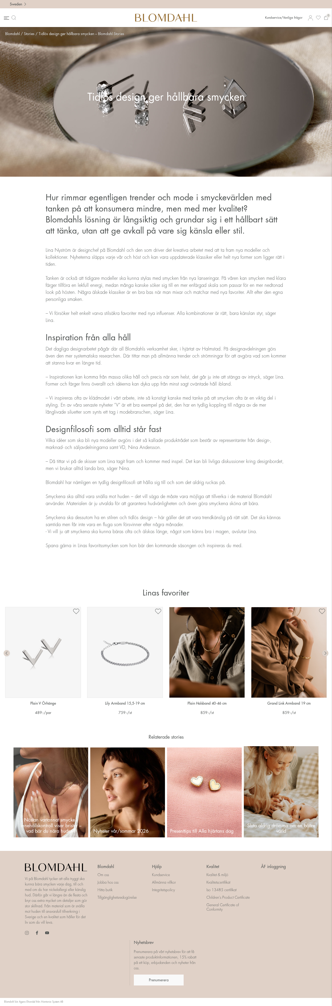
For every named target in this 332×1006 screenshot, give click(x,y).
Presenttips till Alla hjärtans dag (201, 831)
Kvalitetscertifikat (218, 882)
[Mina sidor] (310, 17)
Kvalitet (212, 867)
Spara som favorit (76, 611)
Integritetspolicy (163, 890)
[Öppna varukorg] (326, 17)
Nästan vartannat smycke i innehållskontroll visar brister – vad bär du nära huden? (50, 825)
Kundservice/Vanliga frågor (283, 17)
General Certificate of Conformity (222, 907)
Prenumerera (159, 980)
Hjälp (157, 867)
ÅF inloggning (273, 867)
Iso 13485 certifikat (221, 890)
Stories (29, 34)
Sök (15, 18)
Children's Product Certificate (228, 897)
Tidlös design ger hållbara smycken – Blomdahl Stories (81, 34)
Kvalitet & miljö (217, 875)
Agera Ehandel (27, 1002)
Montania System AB (52, 1002)
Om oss (103, 875)
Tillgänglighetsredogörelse (117, 897)
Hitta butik (105, 890)
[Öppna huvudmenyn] (6, 17)
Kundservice (161, 875)
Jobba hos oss (108, 882)
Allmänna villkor (164, 882)
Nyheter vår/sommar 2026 (121, 831)
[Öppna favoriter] (318, 17)
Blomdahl (12, 34)
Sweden (16, 4)
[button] (325, 653)
